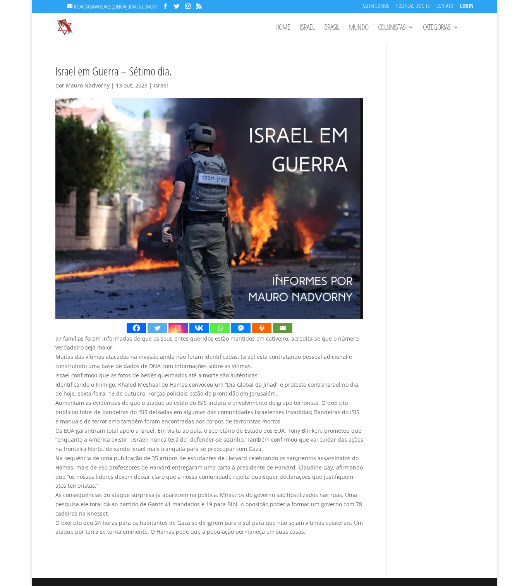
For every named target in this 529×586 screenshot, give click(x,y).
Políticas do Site (412, 6)
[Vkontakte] (199, 328)
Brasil (331, 28)
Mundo (358, 28)
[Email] (282, 328)
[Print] (261, 328)
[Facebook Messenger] (241, 328)
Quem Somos (376, 6)
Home (282, 28)
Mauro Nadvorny (88, 85)
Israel (307, 28)
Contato (444, 6)
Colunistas (391, 28)
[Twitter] (157, 328)
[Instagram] (178, 328)
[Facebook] (136, 328)
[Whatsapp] (220, 328)
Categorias (436, 28)
